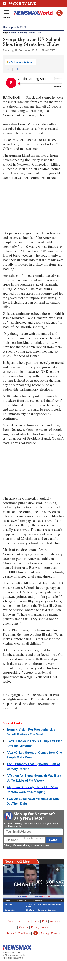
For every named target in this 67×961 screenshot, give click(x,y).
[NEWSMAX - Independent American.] (33, 12)
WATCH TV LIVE (22, 3)
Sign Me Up (54, 840)
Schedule (38, 901)
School (12, 32)
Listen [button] (7, 901)
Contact (11, 921)
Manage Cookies (50, 933)
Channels (21, 901)
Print (8, 69)
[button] (59, 13)
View (39, 32)
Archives (55, 921)
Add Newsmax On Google (22, 62)
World (32, 32)
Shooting (22, 32)
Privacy (8, 845)
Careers (23, 927)
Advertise (24, 921)
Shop (36, 921)
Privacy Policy (39, 927)
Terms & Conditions (19, 933)
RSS (44, 921)
